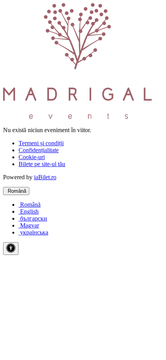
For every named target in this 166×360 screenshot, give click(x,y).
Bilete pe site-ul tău (42, 164)
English (29, 211)
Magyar (29, 225)
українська (33, 232)
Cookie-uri (32, 157)
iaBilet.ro (45, 177)
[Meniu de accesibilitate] (11, 248)
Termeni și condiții (41, 143)
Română (16, 191)
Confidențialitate (39, 150)
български (33, 218)
